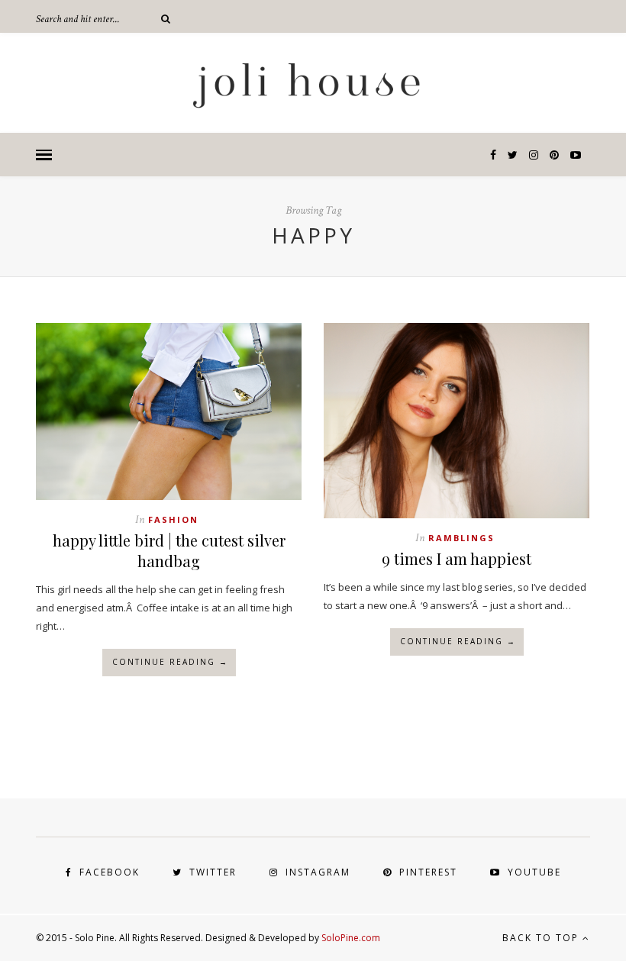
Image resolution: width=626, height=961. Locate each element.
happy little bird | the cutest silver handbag (169, 550)
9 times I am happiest (456, 558)
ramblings (461, 537)
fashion (173, 519)
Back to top (542, 937)
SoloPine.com (350, 937)
